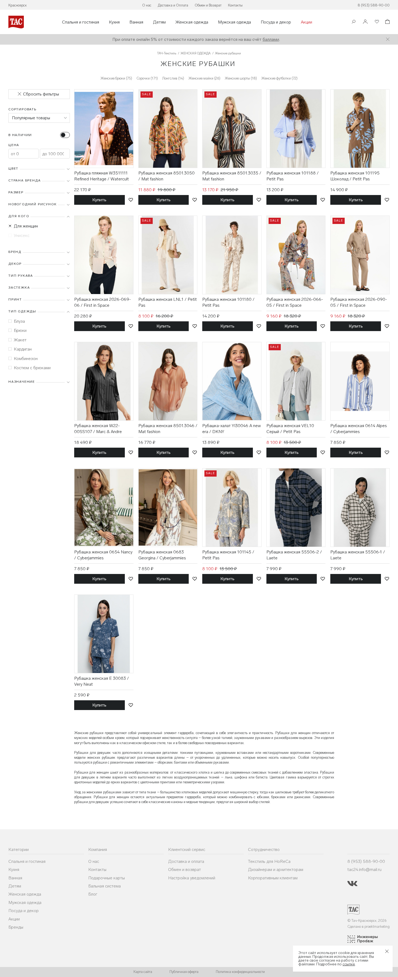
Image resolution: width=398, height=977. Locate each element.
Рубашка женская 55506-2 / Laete (294, 554)
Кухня (114, 22)
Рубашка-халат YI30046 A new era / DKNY (231, 428)
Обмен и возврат (184, 869)
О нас (146, 5)
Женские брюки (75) (116, 78)
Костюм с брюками (32, 367)
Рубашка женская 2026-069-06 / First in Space (102, 302)
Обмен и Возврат (208, 5)
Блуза (19, 321)
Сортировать (22, 109)
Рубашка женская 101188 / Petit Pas (292, 175)
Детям (159, 22)
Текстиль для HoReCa (269, 861)
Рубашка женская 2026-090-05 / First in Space (358, 302)
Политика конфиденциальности (240, 972)
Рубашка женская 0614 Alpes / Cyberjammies (358, 428)
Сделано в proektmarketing (368, 927)
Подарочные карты (106, 877)
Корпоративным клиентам (273, 877)
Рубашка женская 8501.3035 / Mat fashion (231, 175)
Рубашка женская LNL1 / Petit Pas (167, 302)
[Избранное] (376, 22)
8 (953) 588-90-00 (374, 5)
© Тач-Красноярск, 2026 (367, 921)
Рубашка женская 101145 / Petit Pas (228, 554)
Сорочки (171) (147, 78)
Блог (92, 894)
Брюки (20, 330)
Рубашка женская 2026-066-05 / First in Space (294, 302)
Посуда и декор (276, 22)
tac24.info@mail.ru (364, 869)
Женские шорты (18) (241, 78)
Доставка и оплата (186, 861)
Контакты (235, 5)
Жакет (20, 339)
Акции (306, 22)
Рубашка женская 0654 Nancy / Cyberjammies (103, 554)
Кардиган (23, 349)
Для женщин (26, 226)
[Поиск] (353, 22)
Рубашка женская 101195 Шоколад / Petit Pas (355, 175)
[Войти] (365, 22)
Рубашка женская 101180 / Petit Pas (228, 302)
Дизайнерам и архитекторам (275, 869)
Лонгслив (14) (173, 78)
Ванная (136, 22)
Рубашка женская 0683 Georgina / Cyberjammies (162, 554)
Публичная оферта (183, 972)
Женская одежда (191, 22)
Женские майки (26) (204, 78)
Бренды (15, 927)
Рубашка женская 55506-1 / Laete (357, 554)
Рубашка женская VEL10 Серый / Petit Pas (290, 428)
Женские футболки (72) (279, 78)
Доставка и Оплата (173, 5)
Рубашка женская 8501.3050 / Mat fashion (166, 175)
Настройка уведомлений (191, 877)
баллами (271, 39)
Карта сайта (142, 972)
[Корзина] (387, 22)
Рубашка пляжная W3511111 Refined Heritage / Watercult (101, 175)
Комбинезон (26, 358)
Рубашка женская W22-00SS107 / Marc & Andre (98, 428)
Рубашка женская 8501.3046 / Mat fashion (167, 428)
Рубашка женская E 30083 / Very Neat (101, 681)
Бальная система (104, 886)
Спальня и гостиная (80, 22)
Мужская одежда (234, 22)
